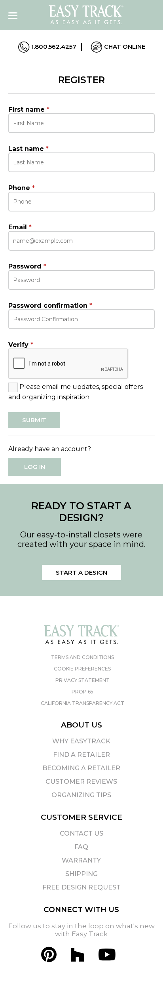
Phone (21, 188)
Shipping (81, 874)
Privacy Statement (82, 680)
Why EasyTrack (81, 741)
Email (20, 227)
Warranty (81, 860)
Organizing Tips (81, 795)
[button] (143, 977)
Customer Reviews (81, 781)
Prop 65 (82, 692)
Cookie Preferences (82, 669)
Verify (20, 345)
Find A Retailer (81, 754)
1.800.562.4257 (53, 46)
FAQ (81, 847)
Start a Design (81, 572)
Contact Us (81, 833)
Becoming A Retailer (81, 768)
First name (28, 109)
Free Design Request (81, 887)
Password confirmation (50, 305)
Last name (28, 148)
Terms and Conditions (82, 657)
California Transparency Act (82, 703)
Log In (34, 466)
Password (27, 266)
